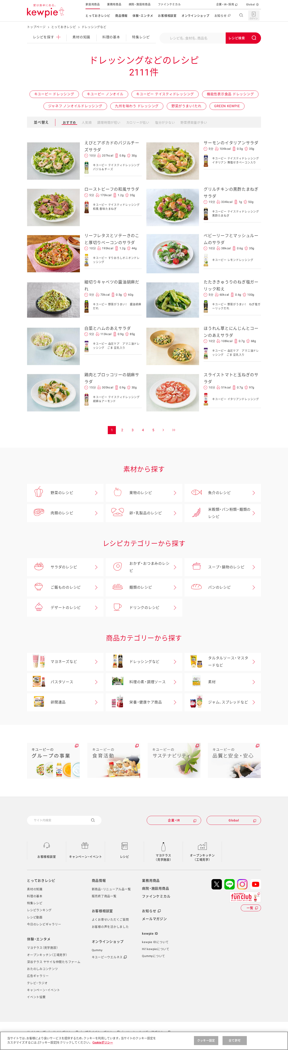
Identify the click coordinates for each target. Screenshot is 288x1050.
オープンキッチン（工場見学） (202, 858)
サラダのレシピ (64, 567)
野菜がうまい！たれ (186, 106)
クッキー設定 (206, 1040)
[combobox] (210, 38)
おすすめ (69, 122)
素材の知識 (81, 37)
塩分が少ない (165, 122)
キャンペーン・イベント (85, 856)
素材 (212, 682)
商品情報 (121, 15)
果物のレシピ (140, 493)
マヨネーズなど (64, 662)
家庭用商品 (93, 4)
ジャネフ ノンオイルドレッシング (75, 106)
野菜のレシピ (62, 493)
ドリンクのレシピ (144, 608)
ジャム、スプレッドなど (228, 702)
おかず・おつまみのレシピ (149, 567)
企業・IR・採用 (225, 4)
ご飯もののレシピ (66, 587)
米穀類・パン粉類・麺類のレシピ (229, 513)
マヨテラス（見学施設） (163, 858)
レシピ (124, 856)
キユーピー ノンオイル (105, 94)
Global (250, 4)
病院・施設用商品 (140, 4)
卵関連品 (58, 702)
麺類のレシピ (140, 587)
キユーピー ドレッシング (54, 94)
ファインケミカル (169, 4)
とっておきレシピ (98, 15)
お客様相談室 (167, 15)
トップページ (36, 27)
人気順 (87, 122)
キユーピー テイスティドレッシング (165, 94)
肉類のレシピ (62, 513)
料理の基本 (111, 37)
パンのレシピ (219, 587)
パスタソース (62, 682)
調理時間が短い (108, 122)
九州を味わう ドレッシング (137, 106)
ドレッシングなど (144, 662)
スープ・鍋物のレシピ (226, 567)
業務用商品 (114, 4)
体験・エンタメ (143, 15)
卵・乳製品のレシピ (145, 513)
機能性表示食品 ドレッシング (230, 94)
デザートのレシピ (66, 608)
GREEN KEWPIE (227, 106)
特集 (141, 37)
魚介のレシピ (219, 493)
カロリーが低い (137, 122)
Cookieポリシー (102, 1042)
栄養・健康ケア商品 (145, 702)
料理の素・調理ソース (147, 682)
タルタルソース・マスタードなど (228, 661)
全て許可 (235, 1040)
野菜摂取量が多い (193, 122)
